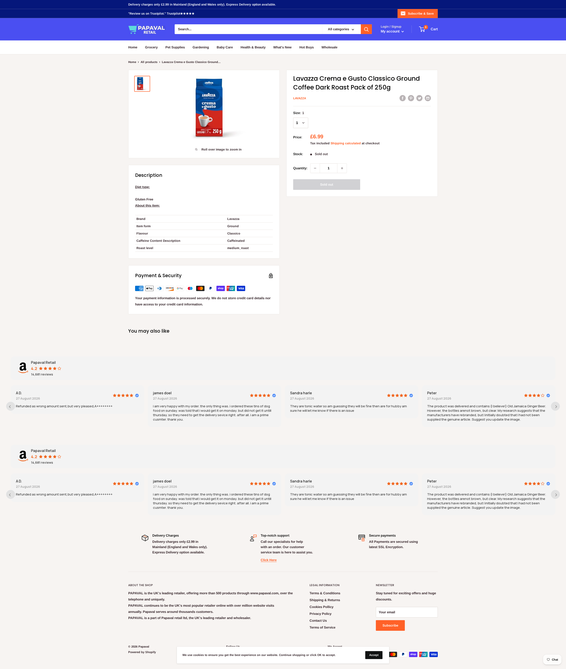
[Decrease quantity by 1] (315, 168)
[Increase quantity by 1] (342, 168)
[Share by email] (428, 98)
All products (149, 62)
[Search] (366, 29)
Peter (432, 393)
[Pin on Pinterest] (411, 98)
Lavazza (299, 98)
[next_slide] (555, 406)
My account (390, 31)
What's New (282, 47)
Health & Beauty (253, 47)
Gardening (201, 47)
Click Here (269, 560)
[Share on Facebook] (403, 98)
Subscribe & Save (421, 13)
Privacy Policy (320, 614)
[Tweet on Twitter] (419, 98)
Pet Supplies (175, 47)
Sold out (326, 184)
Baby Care (225, 47)
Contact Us (318, 620)
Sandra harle (301, 393)
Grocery (151, 47)
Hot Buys (306, 47)
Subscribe (390, 625)
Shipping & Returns (325, 600)
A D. (19, 393)
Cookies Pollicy (321, 607)
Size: (298, 113)
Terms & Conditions (325, 593)
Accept (374, 655)
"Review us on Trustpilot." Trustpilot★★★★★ (161, 13)
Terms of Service (322, 627)
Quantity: (300, 168)
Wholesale (329, 47)
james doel (162, 393)
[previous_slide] (10, 406)
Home (132, 47)
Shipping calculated (346, 143)
